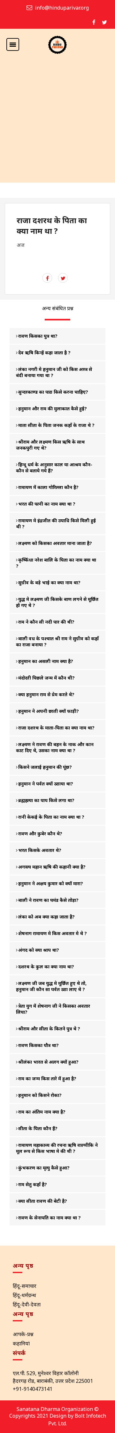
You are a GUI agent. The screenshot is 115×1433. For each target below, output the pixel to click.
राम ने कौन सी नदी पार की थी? (46, 622)
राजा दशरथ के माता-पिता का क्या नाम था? (56, 728)
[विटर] (104, 22)
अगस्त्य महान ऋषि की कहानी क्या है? (52, 867)
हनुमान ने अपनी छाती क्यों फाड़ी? (48, 711)
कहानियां (21, 1343)
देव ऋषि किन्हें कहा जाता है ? (44, 353)
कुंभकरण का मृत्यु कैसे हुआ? (44, 1168)
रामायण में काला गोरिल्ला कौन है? (48, 487)
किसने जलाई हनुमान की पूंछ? (45, 767)
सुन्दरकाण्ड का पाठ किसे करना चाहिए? (53, 392)
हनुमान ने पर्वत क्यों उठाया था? (45, 784)
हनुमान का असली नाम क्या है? (45, 661)
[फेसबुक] (94, 22)
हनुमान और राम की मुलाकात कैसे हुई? (52, 408)
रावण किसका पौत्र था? (38, 1045)
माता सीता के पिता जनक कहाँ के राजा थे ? (56, 425)
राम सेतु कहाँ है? (32, 1184)
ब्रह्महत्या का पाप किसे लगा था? (46, 800)
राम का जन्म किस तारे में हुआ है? (47, 1078)
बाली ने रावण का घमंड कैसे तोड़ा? (48, 900)
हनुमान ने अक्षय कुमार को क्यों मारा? (50, 883)
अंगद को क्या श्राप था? (38, 950)
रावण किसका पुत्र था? (37, 336)
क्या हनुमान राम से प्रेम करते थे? (46, 694)
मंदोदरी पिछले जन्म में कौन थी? (46, 678)
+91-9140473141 (32, 1388)
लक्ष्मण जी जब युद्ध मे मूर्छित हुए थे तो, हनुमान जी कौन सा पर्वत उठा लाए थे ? (51, 986)
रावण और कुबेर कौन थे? (40, 834)
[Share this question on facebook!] (47, 278)
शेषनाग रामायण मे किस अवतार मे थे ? (52, 933)
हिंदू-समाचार (24, 1285)
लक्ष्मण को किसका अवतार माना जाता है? (55, 543)
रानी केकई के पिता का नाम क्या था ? (51, 817)
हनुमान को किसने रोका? (40, 1095)
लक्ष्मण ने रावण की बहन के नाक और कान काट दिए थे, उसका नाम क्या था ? (55, 747)
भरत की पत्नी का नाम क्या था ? (46, 504)
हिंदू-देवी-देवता (27, 1304)
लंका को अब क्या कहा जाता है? (46, 917)
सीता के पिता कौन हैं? (37, 1128)
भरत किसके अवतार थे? (39, 850)
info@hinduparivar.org (62, 7)
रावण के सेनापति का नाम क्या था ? (49, 1218)
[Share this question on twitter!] (63, 278)
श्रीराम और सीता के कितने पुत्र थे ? (49, 1029)
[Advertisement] (57, 121)
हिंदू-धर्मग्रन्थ (24, 1295)
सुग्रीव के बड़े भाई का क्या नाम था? (49, 582)
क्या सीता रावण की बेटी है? (42, 1201)
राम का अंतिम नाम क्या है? (41, 1112)
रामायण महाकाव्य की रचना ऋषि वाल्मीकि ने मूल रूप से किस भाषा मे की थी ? (57, 1148)
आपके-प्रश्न (23, 1334)
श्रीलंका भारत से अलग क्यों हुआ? (48, 1062)
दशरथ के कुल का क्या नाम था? (46, 967)
